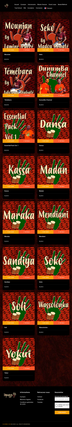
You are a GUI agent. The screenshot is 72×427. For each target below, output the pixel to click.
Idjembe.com (7, 424)
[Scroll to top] (69, 422)
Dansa (41, 145)
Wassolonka (43, 327)
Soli (5, 327)
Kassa (6, 191)
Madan (41, 191)
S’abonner (62, 412)
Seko (40, 54)
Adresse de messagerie (62, 396)
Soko (40, 282)
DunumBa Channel (45, 100)
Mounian (7, 54)
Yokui (6, 373)
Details (27, 50)
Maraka (7, 236)
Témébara (8, 100)
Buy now (11, 50)
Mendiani (42, 236)
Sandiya (7, 282)
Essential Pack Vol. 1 (11, 145)
